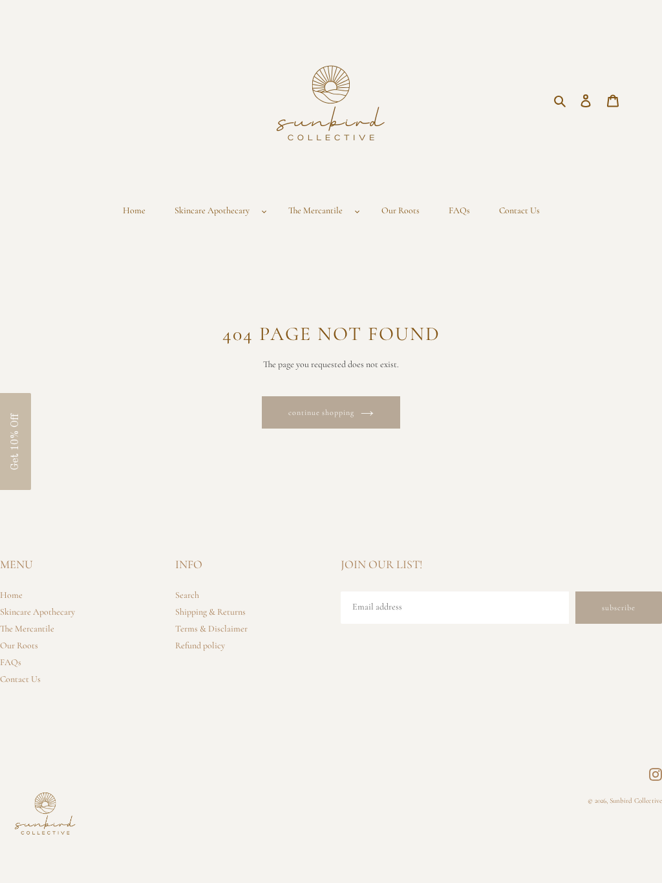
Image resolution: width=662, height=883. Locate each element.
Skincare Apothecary (37, 611)
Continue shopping (321, 412)
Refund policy (200, 645)
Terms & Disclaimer (211, 628)
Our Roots (19, 645)
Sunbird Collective (636, 800)
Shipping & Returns (210, 611)
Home (11, 595)
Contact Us (20, 679)
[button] (15, 441)
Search (187, 595)
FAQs (10, 662)
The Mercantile (27, 628)
